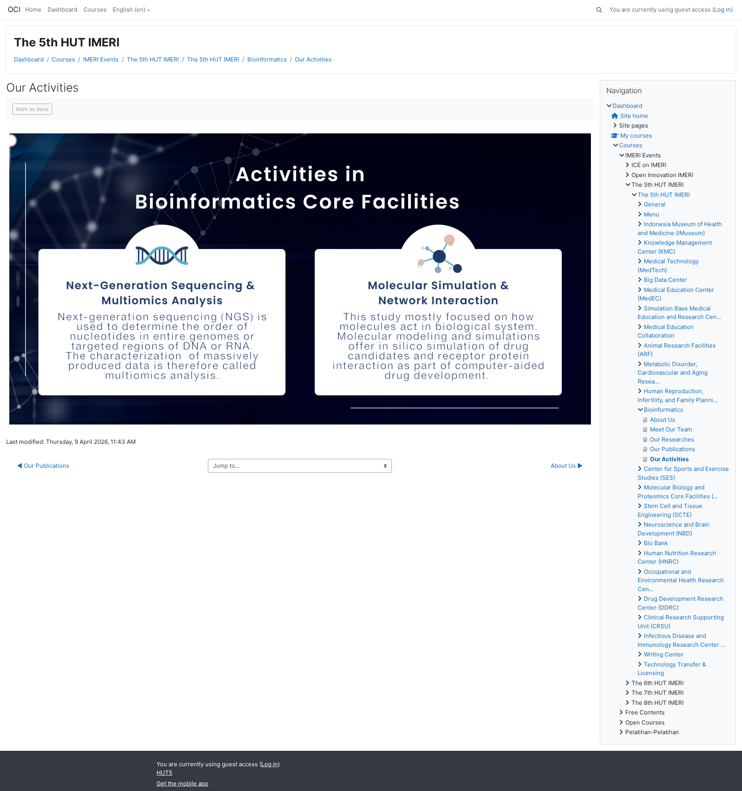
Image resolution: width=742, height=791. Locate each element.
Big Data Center (665, 279)
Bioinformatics (267, 59)
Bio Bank (656, 543)
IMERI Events (101, 59)
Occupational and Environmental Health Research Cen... (681, 580)
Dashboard (62, 9)
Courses (95, 9)
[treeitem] (667, 419)
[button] (599, 9)
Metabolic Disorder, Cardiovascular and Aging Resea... (673, 372)
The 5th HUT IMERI (153, 59)
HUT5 (164, 772)
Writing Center (664, 654)
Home (33, 9)
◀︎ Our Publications (43, 465)
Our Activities (313, 59)
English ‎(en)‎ (129, 9)
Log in (722, 9)
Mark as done (32, 109)
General (654, 204)
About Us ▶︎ (567, 465)
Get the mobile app (182, 783)
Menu (651, 214)
